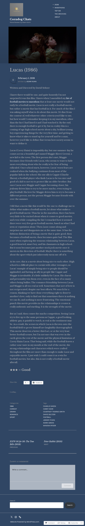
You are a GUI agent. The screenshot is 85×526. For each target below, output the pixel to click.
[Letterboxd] (20, 516)
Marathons (60, 8)
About (57, 17)
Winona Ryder (49, 426)
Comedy (13, 409)
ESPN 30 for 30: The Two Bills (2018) (22, 444)
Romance (14, 414)
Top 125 (58, 11)
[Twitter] (12, 516)
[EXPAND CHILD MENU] (53, 4)
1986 (12, 406)
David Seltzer (49, 414)
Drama (13, 412)
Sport (12, 417)
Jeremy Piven (49, 420)
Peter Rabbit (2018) (53, 442)
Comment (67, 486)
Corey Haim (48, 409)
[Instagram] (16, 516)
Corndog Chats (20, 19)
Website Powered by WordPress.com (24, 522)
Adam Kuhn (32, 81)
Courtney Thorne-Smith (54, 412)
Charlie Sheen (49, 406)
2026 (57, 5)
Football (47, 417)
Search (12, 501)
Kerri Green (48, 423)
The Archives (60, 14)
